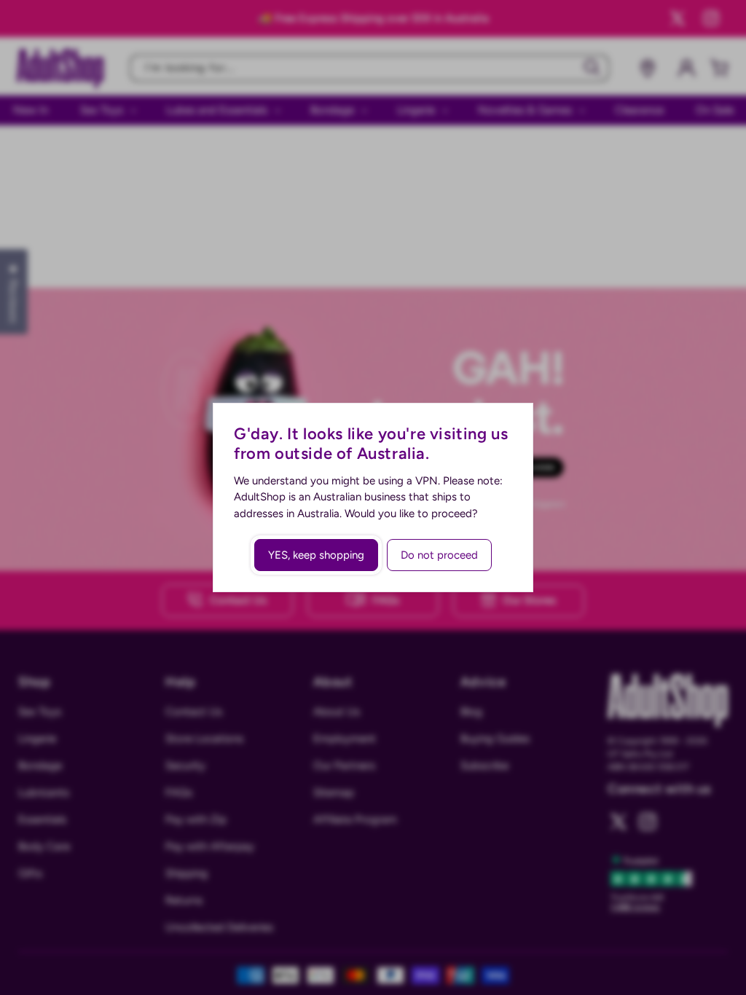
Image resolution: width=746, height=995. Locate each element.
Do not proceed (439, 555)
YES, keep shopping (316, 555)
